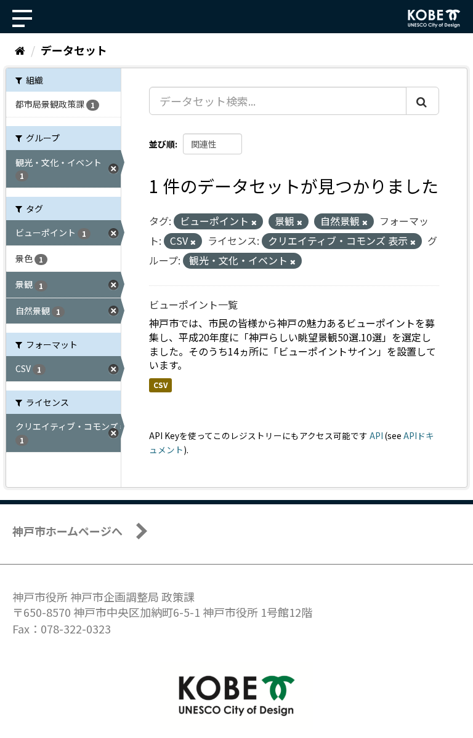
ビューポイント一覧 (193, 304)
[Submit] (422, 101)
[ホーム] (20, 50)
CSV (160, 384)
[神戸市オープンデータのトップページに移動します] (434, 18)
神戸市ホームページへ (67, 531)
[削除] (254, 222)
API (376, 435)
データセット (74, 50)
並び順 (162, 144)
